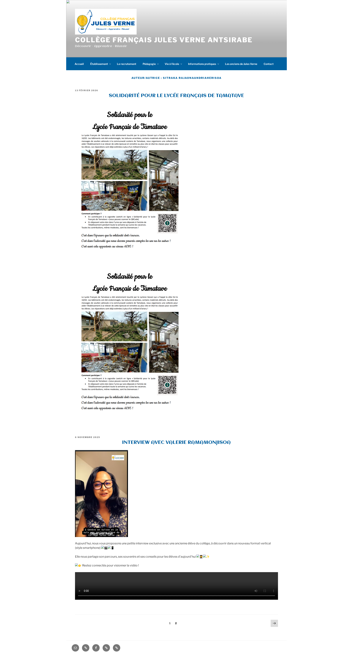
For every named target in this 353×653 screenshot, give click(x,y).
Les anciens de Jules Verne (241, 63)
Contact (269, 63)
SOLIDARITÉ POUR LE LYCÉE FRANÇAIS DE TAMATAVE (176, 95)
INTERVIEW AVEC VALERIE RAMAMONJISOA (176, 442)
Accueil (79, 63)
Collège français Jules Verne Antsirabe (163, 40)
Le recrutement (126, 63)
